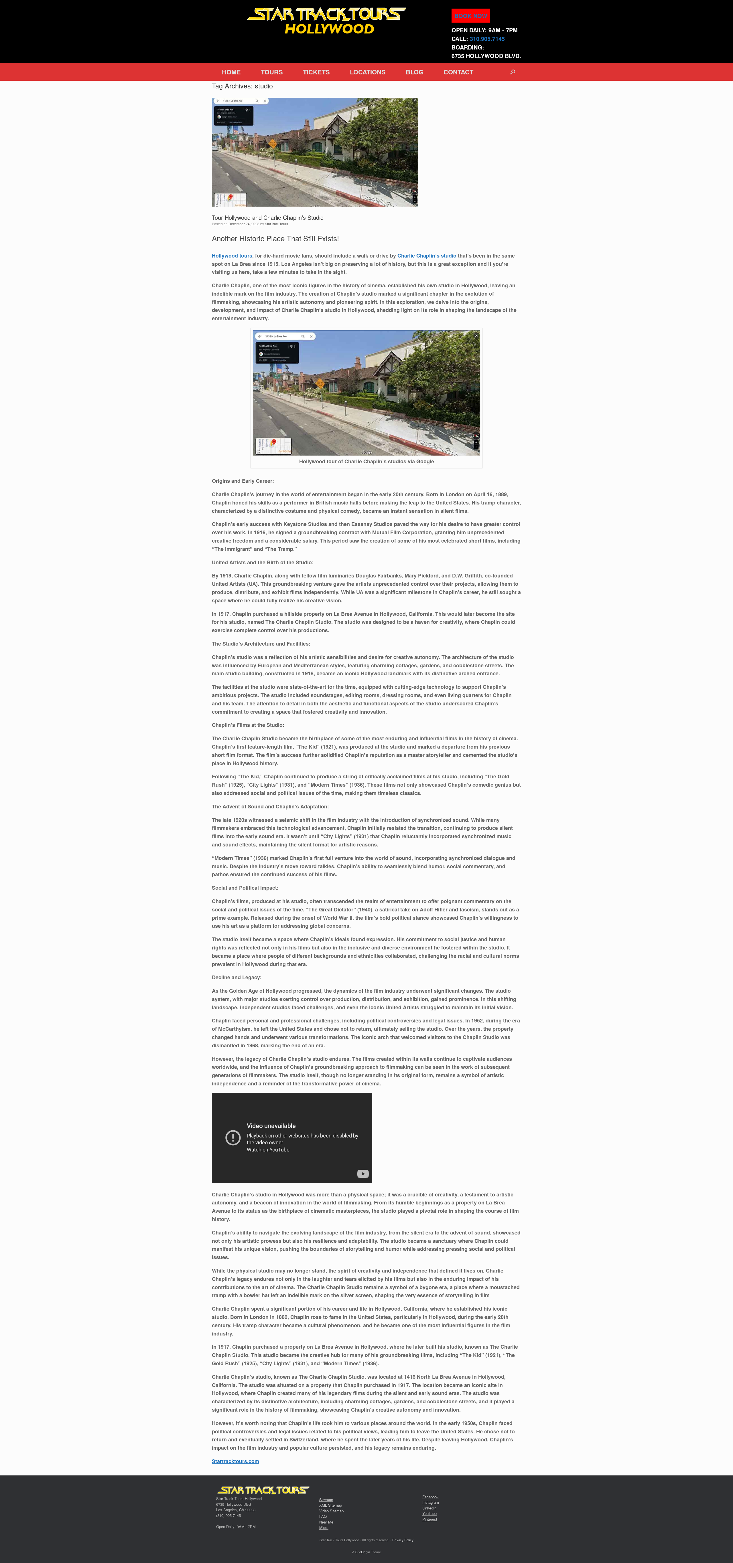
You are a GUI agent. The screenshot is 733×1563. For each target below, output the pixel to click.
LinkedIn (429, 1508)
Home (231, 71)
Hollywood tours (232, 255)
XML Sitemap (330, 1505)
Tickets (316, 71)
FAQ (323, 1516)
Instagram (430, 1502)
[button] (512, 72)
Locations (368, 71)
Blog (414, 71)
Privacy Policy (402, 1540)
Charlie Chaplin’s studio (426, 255)
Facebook (430, 1496)
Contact (458, 71)
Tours (272, 71)
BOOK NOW (470, 15)
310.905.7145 (487, 38)
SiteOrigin (362, 1552)
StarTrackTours (276, 223)
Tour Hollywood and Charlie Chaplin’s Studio (268, 217)
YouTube (429, 1513)
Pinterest (429, 1519)
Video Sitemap (331, 1510)
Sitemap (326, 1499)
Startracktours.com (235, 1461)
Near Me (326, 1522)
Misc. (323, 1527)
